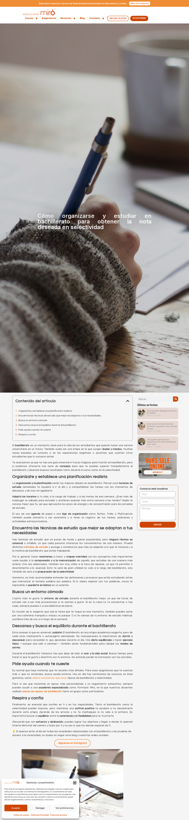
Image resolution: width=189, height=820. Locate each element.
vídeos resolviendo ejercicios (49, 678)
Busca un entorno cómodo (32, 420)
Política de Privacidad (40, 815)
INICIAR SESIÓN (118, 18)
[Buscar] (175, 399)
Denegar (40, 808)
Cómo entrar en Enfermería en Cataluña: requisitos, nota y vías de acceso (162, 426)
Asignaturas (49, 18)
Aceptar (16, 808)
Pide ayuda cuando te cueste (34, 430)
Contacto (94, 18)
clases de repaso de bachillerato (42, 691)
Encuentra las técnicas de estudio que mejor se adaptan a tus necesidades (59, 415)
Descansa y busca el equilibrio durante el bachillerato (47, 425)
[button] (74, 782)
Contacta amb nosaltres (154, 488)
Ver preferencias (65, 808)
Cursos (29, 18)
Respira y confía (27, 434)
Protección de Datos (58, 815)
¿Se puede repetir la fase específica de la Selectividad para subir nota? (161, 442)
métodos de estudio (35, 547)
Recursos (65, 18)
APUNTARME (139, 18)
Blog (82, 18)
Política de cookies (21, 815)
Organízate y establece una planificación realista (45, 411)
